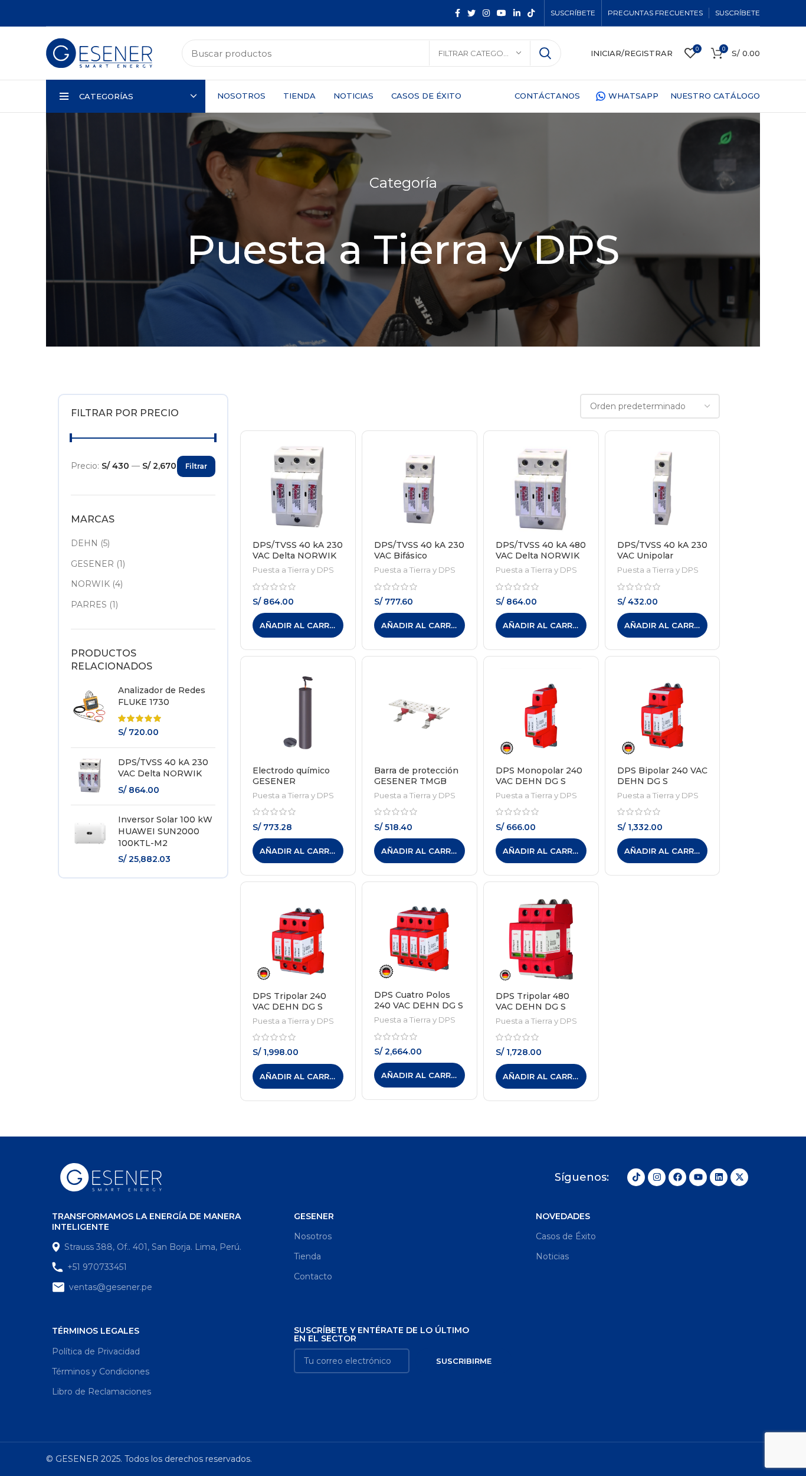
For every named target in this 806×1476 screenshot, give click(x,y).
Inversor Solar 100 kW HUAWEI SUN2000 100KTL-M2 (165, 831)
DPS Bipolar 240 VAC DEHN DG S (662, 775)
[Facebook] (677, 1177)
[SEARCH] (545, 53)
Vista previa (334, 462)
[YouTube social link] (501, 13)
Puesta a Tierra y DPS (293, 569)
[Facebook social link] (457, 13)
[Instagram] (657, 1177)
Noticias (552, 1256)
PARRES (89, 604)
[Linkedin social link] (517, 13)
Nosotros (313, 1236)
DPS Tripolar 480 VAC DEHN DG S (532, 1001)
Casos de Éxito (566, 1236)
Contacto (313, 1276)
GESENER (92, 564)
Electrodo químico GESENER (291, 775)
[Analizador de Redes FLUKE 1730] (90, 711)
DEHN (84, 543)
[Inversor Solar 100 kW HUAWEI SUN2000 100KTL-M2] (90, 839)
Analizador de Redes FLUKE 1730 (161, 696)
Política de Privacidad (96, 1351)
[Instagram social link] (486, 13)
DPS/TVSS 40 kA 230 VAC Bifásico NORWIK (419, 556)
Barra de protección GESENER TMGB (416, 775)
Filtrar (196, 466)
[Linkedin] (719, 1177)
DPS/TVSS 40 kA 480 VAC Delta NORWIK (541, 550)
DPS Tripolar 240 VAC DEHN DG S (289, 1001)
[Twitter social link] (471, 13)
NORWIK (90, 584)
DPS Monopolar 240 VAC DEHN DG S (539, 775)
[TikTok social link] (531, 13)
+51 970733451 (97, 1267)
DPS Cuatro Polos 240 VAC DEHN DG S (418, 1000)
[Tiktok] (636, 1177)
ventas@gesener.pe (110, 1287)
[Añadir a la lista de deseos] (334, 488)
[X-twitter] (739, 1177)
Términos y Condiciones (100, 1371)
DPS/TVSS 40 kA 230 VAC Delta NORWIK (163, 768)
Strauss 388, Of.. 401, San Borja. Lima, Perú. (152, 1247)
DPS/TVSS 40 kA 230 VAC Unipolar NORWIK (662, 556)
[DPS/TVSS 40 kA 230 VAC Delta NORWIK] (90, 776)
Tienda (307, 1256)
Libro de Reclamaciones (101, 1391)
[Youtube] (698, 1177)
